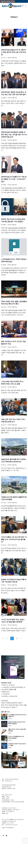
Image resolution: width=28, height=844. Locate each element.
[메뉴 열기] (25, 6)
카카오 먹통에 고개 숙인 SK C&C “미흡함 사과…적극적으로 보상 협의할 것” (14, 539)
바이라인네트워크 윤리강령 (8, 785)
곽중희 (4, 97)
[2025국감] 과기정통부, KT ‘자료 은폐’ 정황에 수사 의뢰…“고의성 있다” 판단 (14, 179)
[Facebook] (3, 835)
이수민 (4, 57)
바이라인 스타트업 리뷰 (9, 696)
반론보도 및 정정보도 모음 (8, 788)
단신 (2, 256)
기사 (2, 46)
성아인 (4, 424)
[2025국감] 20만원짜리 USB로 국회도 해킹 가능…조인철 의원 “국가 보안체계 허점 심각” (14, 134)
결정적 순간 (6, 692)
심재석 (9, 725)
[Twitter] (6, 835)
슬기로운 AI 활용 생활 (9, 689)
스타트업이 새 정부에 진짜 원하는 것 (13, 687)
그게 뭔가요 (6, 694)
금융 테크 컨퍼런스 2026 (7, 1)
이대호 (4, 347)
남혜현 (4, 264)
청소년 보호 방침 (19, 801)
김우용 (9, 718)
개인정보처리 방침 (6, 786)
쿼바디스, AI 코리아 (8, 685)
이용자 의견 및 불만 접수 (8, 827)
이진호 (4, 307)
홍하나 (4, 585)
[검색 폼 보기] (22, 6)
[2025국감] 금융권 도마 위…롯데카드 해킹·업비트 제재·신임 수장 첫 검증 (13, 52)
